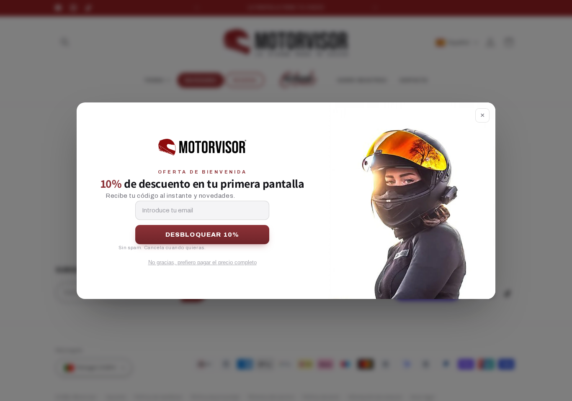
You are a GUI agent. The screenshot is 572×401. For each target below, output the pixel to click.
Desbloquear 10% (202, 234)
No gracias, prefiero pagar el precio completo (202, 262)
